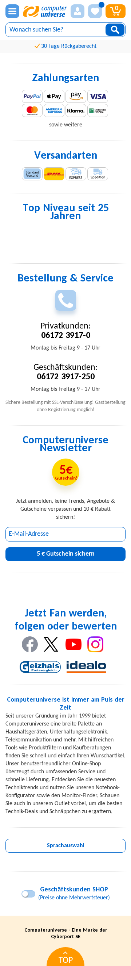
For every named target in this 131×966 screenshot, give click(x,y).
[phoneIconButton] (65, 300)
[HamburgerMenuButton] (12, 11)
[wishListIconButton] (95, 11)
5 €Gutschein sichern (66, 554)
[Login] (77, 11)
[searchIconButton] (115, 30)
